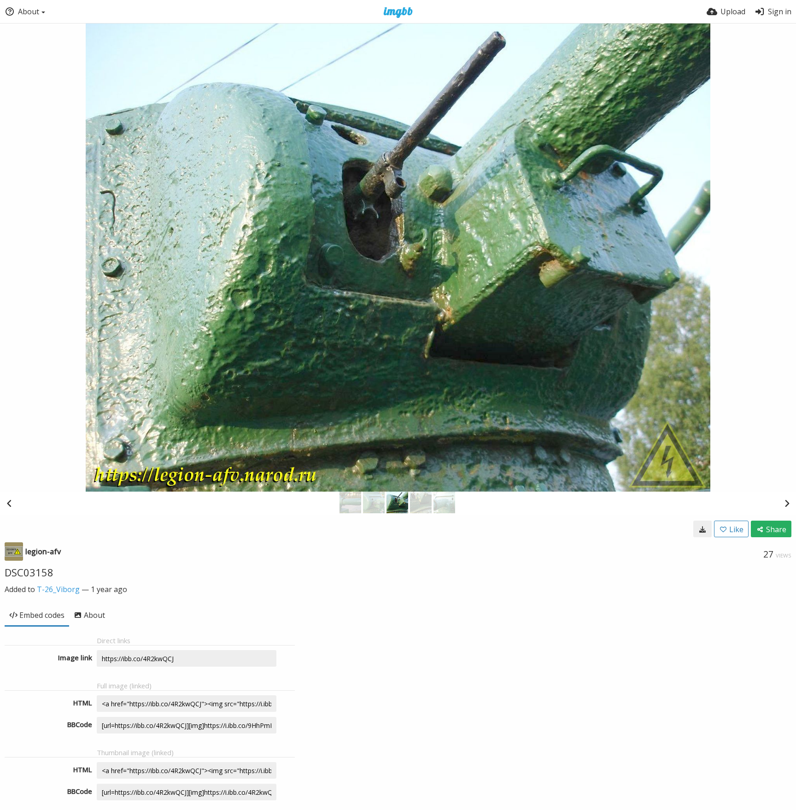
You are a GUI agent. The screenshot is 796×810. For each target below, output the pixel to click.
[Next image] (787, 503)
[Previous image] (9, 503)
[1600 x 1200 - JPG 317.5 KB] (702, 529)
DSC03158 (29, 572)
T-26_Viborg (58, 589)
